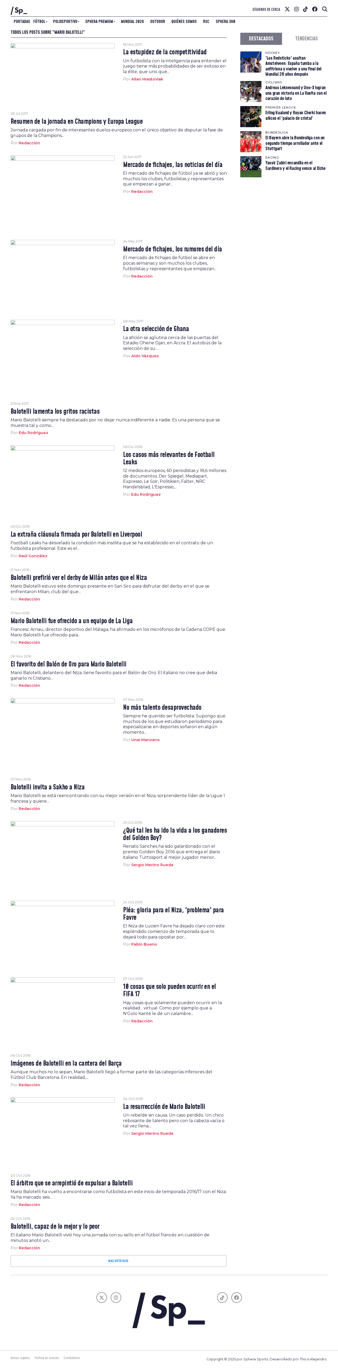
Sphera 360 (225, 22)
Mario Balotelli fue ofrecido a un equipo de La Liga (72, 621)
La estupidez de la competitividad (164, 52)
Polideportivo (65, 22)
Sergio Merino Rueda (152, 864)
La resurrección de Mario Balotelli (164, 1107)
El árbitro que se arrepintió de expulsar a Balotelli (72, 1183)
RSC (206, 22)
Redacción (29, 143)
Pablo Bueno (144, 944)
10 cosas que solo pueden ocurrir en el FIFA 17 (169, 990)
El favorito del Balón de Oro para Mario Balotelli (68, 664)
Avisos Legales (20, 1358)
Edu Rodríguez (33, 432)
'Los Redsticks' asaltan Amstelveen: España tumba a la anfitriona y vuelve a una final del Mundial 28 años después (293, 66)
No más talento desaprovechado (162, 708)
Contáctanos (72, 1358)
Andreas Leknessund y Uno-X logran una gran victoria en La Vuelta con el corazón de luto (295, 93)
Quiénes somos (184, 22)
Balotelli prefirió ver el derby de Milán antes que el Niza (79, 578)
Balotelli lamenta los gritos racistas (55, 412)
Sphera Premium (99, 22)
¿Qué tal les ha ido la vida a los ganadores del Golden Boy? (175, 834)
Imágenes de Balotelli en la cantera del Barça (66, 1063)
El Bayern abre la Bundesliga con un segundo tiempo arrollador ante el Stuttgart (295, 143)
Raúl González (33, 556)
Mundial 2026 (132, 22)
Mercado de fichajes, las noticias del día (172, 165)
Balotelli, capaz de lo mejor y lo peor (55, 1227)
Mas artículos (118, 1261)
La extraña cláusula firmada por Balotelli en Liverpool (76, 534)
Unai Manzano (145, 739)
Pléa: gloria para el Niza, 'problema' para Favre (173, 914)
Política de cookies (47, 1358)
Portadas (22, 22)
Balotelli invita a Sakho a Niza (47, 787)
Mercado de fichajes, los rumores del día (172, 249)
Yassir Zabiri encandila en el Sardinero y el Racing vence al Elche (295, 165)
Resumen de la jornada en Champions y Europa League (77, 122)
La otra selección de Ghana (156, 329)
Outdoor (157, 22)
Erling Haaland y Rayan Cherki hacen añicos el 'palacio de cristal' (295, 115)
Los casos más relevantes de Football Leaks (169, 458)
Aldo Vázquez (145, 356)
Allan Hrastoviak (147, 79)
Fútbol (39, 22)
